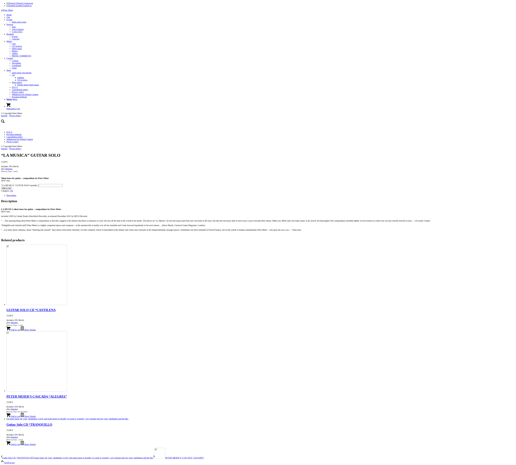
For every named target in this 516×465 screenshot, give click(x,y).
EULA (9, 132)
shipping (8, 169)
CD (11, 191)
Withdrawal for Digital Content (19, 139)
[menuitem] (260, 15)
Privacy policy (12, 142)
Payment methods (14, 134)
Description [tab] (11, 195)
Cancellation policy (14, 137)
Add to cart (6, 188)
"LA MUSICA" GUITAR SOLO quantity (19, 185)
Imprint (4, 116)
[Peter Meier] (7, 10)
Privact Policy (15, 116)
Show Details (30, 330)
